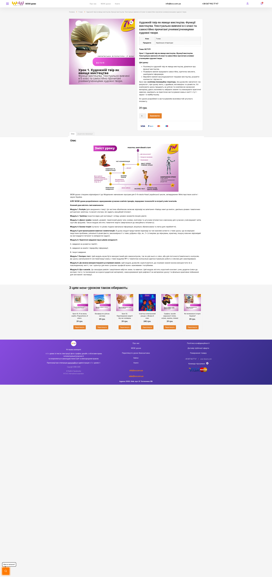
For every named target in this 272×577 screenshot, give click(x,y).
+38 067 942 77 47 (210, 3)
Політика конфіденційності (198, 343)
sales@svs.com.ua (136, 376)
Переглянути (79, 327)
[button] (131, 22)
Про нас (93, 4)
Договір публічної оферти (198, 348)
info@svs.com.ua (173, 3)
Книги (117, 4)
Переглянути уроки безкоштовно (136, 353)
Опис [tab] (72, 134)
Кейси (135, 358)
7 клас (80, 12)
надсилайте (72, 363)
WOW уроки (106, 4)
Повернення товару (198, 353)
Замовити (155, 116)
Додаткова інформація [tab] (85, 134)
